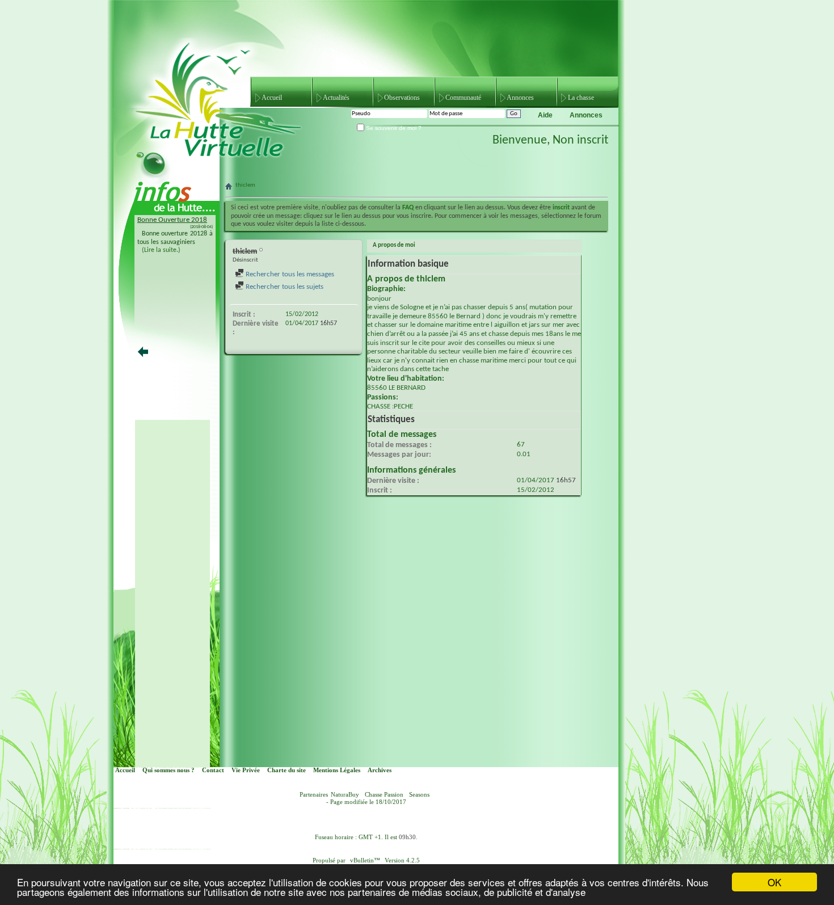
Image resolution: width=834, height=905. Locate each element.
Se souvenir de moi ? (393, 128)
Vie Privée (245, 770)
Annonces (520, 98)
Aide (545, 115)
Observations (402, 98)
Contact (213, 770)
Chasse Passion (384, 795)
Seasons (419, 795)
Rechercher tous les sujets (283, 287)
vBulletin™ (365, 860)
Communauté (463, 98)
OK (774, 882)
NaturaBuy (345, 795)
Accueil (272, 98)
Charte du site (286, 770)
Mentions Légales (336, 770)
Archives (379, 770)
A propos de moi (394, 245)
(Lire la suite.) (161, 250)
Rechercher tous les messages (289, 274)
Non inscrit (580, 140)
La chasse (581, 98)
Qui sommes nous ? (168, 770)
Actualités (336, 98)
